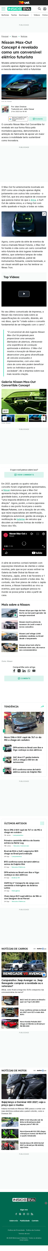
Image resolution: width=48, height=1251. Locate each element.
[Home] (19, 9)
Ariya (33, 200)
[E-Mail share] (33, 670)
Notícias (5, 15)
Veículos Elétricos (18, 867)
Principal (4, 36)
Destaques (24, 15)
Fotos (45, 15)
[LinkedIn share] (24, 670)
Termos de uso (24, 1234)
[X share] (19, 670)
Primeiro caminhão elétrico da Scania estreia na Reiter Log (22, 841)
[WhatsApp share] (28, 670)
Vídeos (37, 15)
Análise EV (16, 878)
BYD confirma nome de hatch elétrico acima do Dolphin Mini (21, 863)
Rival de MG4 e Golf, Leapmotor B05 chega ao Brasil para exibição (21, 852)
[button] (4, 418)
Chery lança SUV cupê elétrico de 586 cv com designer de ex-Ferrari (22, 897)
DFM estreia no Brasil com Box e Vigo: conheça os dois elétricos (21, 873)
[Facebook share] (14, 670)
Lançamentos (18, 835)
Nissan (14, 36)
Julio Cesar (29, 109)
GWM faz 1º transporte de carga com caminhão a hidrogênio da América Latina (21, 885)
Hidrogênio (16, 891)
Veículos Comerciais (21, 846)
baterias (21, 519)
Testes (14, 15)
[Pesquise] (39, 8)
